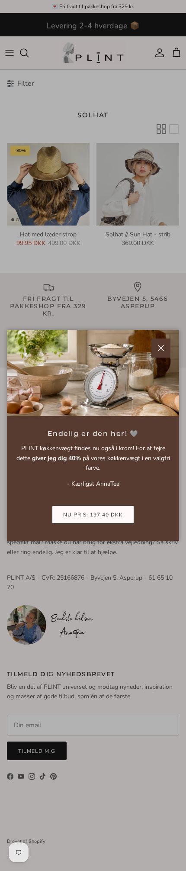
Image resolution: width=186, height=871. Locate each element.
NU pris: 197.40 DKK (92, 514)
